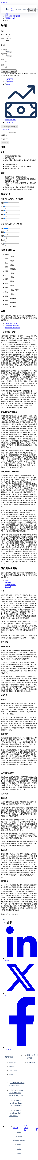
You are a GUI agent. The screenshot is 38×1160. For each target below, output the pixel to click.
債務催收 (11, 1074)
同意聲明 (19, 1153)
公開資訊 (19, 1149)
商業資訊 (11, 1066)
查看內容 (4, 2)
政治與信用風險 (13, 1070)
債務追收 (8, 583)
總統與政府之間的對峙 (12, 328)
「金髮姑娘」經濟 (11, 323)
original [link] (16, 75)
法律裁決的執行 (10, 585)
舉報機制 (19, 1144)
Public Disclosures (19, 1140)
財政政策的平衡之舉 (12, 326)
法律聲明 (19, 1132)
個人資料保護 (19, 1136)
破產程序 (8, 587)
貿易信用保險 (12, 1062)
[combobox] (19, 132)
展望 (8, 84)
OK (5, 142)
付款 (6, 580)
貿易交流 (10, 79)
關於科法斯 (31, 1062)
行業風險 (10, 81)
